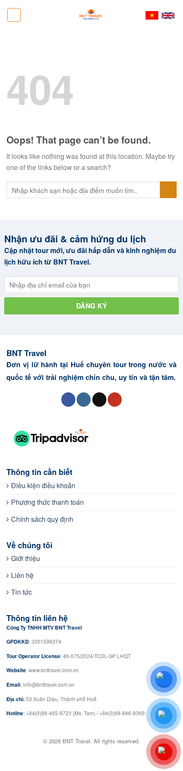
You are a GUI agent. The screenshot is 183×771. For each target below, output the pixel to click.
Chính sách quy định (42, 519)
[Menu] (14, 15)
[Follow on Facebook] (68, 399)
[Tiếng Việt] (152, 15)
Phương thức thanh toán (47, 502)
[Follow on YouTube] (115, 399)
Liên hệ (22, 575)
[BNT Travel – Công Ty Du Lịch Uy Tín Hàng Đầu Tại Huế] (91, 15)
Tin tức (21, 592)
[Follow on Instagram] (84, 399)
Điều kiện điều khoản (43, 485)
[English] (168, 15)
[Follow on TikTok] (99, 399)
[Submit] (168, 189)
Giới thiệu (25, 558)
